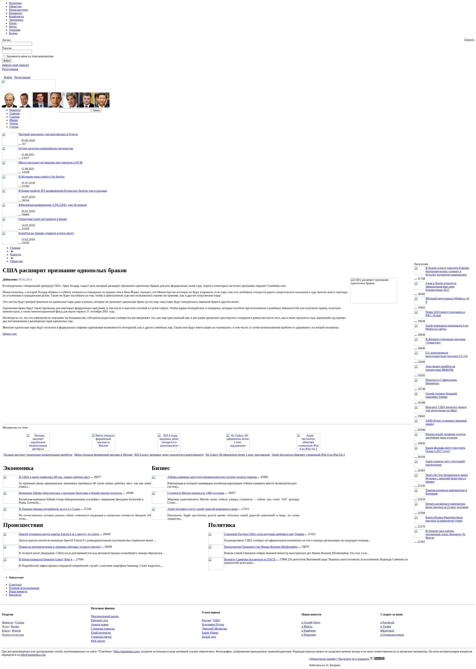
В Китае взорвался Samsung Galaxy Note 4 (45, 559)
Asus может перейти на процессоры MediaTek (440, 368)
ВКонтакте (387, 630)
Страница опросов (103, 628)
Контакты (15, 594)
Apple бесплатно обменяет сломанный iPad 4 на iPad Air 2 (308, 454)
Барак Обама (210, 632)
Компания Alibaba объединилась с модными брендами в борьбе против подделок (70, 493)
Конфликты (16, 16)
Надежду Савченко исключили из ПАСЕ (250, 559)
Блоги (6, 630)
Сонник (14, 116)
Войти (8, 77)
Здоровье (14, 29)
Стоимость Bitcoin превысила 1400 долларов (196, 493)
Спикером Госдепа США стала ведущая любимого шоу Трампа (264, 534)
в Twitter (385, 626)
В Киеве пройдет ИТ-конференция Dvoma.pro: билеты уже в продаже (63, 190)
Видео (15, 626)
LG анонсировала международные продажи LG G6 (446, 354)
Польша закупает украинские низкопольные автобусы (38, 454)
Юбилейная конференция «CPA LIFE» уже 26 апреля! (53, 204)
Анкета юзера (99, 624)
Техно (13, 23)
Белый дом (209, 636)
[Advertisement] (382, 332)
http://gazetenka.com (126, 651)
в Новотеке (309, 634)
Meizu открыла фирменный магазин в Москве (103, 454)
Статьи (13, 126)
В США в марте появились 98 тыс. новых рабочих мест (54, 477)
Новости (14, 110)
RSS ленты (98, 640)
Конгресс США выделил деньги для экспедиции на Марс (446, 408)
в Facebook (387, 622)
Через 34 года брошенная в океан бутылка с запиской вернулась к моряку (447, 478)
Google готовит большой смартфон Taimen (441, 395)
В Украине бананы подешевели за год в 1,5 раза (49, 509)
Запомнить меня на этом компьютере (30, 56)
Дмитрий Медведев (214, 628)
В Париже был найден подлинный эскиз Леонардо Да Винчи (445, 534)
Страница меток (101, 636)
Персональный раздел (105, 616)
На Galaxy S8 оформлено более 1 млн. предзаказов (238, 454)
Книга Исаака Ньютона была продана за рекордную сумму (444, 519)
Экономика (16, 19)
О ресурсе (15, 584)
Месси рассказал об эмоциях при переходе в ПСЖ (50, 162)
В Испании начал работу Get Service (42, 176)
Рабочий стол (99, 620)
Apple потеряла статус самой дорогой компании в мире (203, 509)
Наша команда (18, 591)
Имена (13, 120)
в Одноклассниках (392, 634)
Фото (5, 626)
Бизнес (13, 33)
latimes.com (10, 333)
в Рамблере (309, 630)
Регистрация (10, 69)
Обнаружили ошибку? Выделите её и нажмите (339, 658)
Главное (14, 113)
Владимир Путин (213, 624)
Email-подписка (101, 632)
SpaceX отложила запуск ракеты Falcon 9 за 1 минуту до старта (59, 534)
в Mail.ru (307, 626)
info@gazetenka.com (32, 654)
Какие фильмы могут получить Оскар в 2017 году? (445, 449)
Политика (15, 3)
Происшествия (18, 9)
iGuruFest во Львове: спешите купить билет (46, 233)
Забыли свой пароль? (15, 65)
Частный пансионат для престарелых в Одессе (48, 134)
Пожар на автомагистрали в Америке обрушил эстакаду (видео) (59, 546)
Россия (206, 620)
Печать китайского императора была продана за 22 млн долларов (447, 505)
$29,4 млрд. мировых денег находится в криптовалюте (169, 454)
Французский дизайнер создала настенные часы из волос (446, 436)
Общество (15, 6)
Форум (16, 630)
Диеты (13, 123)
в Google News (311, 622)
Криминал (15, 13)
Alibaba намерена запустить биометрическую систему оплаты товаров (213, 477)
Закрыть (469, 39)
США (216, 620)
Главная (15, 247)
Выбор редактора (13, 634)
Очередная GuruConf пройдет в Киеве (43, 219)
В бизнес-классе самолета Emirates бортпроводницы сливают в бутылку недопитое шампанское (447, 271)
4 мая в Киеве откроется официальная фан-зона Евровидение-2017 (441, 286)
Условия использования (24, 588)
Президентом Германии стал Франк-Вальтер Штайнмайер (261, 546)
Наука (13, 26)
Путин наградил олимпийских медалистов (46, 148)
